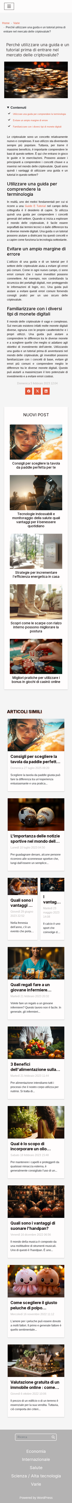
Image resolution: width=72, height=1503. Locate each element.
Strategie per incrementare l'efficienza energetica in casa (36, 574)
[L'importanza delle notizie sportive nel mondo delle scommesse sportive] (36, 814)
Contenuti (18, 107)
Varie (16, 23)
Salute (36, 1467)
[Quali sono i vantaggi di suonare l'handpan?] (36, 1201)
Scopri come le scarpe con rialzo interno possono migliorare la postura (36, 627)
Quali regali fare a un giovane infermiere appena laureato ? (30, 990)
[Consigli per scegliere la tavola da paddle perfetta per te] (36, 442)
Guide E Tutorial (35, 206)
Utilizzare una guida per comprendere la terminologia (39, 114)
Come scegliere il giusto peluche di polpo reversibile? (33, 1308)
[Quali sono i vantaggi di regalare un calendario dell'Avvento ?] (23, 886)
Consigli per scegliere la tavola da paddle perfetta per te (36, 465)
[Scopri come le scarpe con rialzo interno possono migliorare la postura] (36, 601)
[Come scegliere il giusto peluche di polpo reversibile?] (36, 1281)
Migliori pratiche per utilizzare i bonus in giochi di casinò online (36, 680)
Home (6, 23)
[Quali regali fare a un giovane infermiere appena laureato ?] (36, 963)
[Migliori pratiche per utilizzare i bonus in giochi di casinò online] (36, 656)
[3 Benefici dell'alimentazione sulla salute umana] (36, 1042)
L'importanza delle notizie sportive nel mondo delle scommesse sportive (35, 841)
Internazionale (36, 1459)
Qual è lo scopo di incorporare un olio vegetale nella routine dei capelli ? (34, 1151)
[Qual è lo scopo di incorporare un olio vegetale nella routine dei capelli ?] (36, 1121)
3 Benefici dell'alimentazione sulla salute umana (33, 1069)
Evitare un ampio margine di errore (30, 120)
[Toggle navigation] (9, 6)
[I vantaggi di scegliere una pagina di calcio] (52, 884)
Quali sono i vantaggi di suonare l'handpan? (32, 1226)
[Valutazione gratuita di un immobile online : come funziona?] (36, 1360)
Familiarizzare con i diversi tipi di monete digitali (37, 126)
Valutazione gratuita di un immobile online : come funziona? (34, 1387)
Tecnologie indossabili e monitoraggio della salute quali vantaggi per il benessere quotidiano (36, 520)
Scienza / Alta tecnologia (36, 1475)
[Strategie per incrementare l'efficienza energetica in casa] (36, 551)
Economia (36, 1451)
